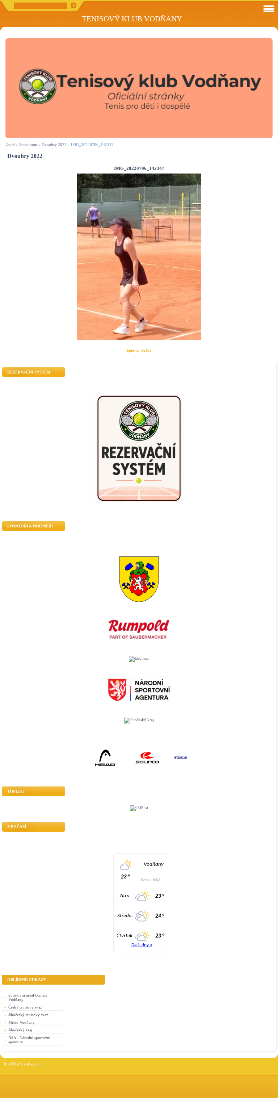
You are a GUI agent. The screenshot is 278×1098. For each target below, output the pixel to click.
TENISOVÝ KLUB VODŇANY (132, 18)
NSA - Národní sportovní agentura (29, 1039)
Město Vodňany (21, 1022)
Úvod (10, 144)
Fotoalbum (28, 144)
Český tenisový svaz (25, 1007)
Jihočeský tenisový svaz (28, 1015)
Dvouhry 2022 (54, 144)
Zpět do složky (139, 350)
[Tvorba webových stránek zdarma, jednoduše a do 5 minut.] (39, 1064)
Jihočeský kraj (20, 1030)
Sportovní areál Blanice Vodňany (27, 997)
